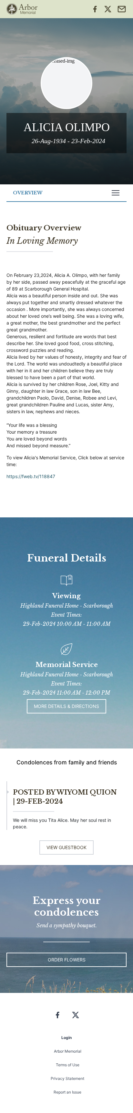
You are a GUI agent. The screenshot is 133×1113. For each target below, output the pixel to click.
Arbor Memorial (67, 1051)
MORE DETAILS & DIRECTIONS (66, 706)
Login (66, 1037)
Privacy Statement (67, 1078)
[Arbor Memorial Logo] (21, 9)
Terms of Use (67, 1064)
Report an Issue (67, 1092)
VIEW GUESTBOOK (66, 847)
